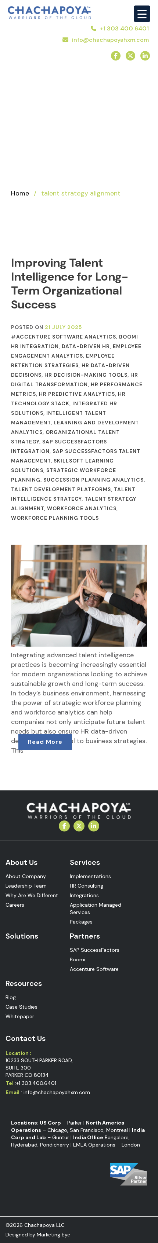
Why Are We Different (32, 895)
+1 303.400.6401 (36, 1083)
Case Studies (21, 1006)
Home (20, 193)
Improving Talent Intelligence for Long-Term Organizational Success (70, 283)
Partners (85, 936)
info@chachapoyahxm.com (110, 40)
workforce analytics (81, 508)
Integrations (84, 895)
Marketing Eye (53, 1234)
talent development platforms (61, 489)
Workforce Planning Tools (55, 518)
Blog (11, 997)
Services (85, 862)
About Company (26, 876)
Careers (15, 905)
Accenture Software (94, 969)
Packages (81, 921)
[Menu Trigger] (142, 14)
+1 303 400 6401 (124, 28)
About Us (21, 862)
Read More (45, 742)
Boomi (77, 959)
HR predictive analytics (77, 394)
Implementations (90, 876)
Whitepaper (20, 1016)
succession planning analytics (93, 479)
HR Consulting (86, 885)
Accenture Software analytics (66, 336)
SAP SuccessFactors (94, 950)
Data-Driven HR (86, 346)
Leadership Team (26, 885)
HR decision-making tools (86, 375)
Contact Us (26, 1038)
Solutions (22, 936)
